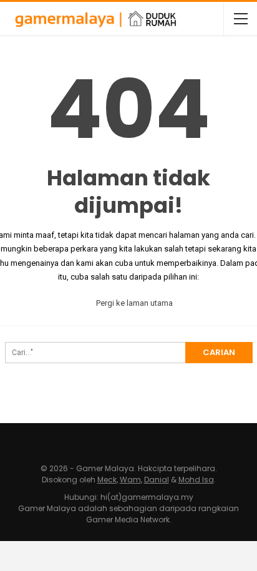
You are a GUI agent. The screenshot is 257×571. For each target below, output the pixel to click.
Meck (107, 479)
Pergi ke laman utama (133, 303)
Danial (156, 479)
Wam (130, 479)
